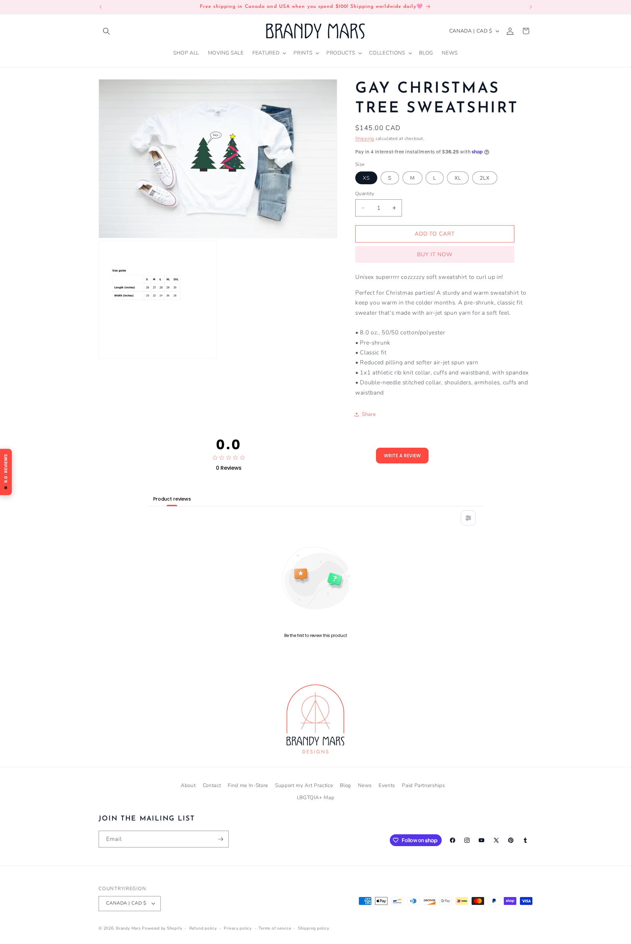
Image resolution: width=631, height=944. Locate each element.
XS (366, 177)
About (188, 785)
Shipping (364, 138)
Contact (212, 785)
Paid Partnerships (423, 785)
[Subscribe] (220, 839)
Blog (345, 785)
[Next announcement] (531, 7)
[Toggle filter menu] (468, 518)
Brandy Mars (128, 928)
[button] (106, 31)
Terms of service (275, 928)
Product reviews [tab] (172, 499)
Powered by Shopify (162, 928)
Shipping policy (313, 928)
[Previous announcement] (100, 7)
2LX (485, 177)
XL (458, 177)
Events (387, 785)
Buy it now (435, 254)
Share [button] (369, 414)
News (365, 785)
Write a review (402, 455)
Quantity (364, 193)
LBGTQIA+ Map (316, 797)
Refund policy (203, 928)
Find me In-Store (248, 785)
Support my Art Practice (304, 785)
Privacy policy (238, 928)
